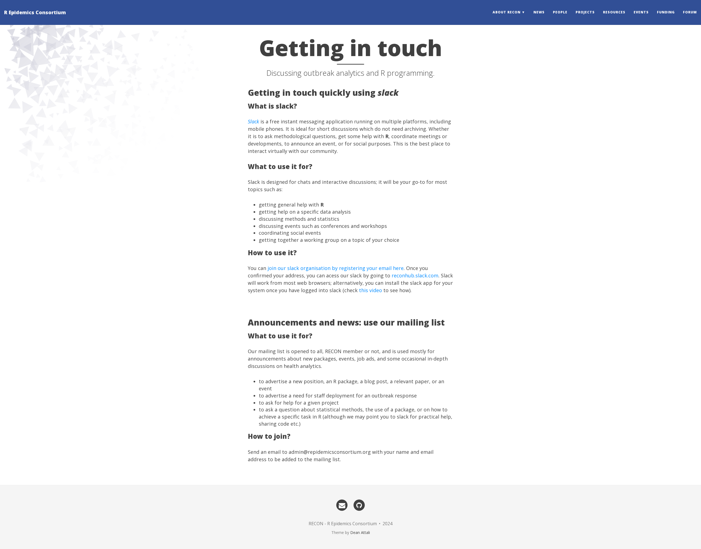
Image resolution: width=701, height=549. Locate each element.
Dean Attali (360, 532)
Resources (614, 12)
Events (641, 12)
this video (370, 290)
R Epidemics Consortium (35, 12)
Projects (585, 12)
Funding (666, 12)
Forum (690, 12)
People (560, 12)
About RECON (507, 12)
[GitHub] (359, 505)
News (539, 12)
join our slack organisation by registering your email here (336, 268)
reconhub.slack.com (415, 275)
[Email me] (342, 505)
